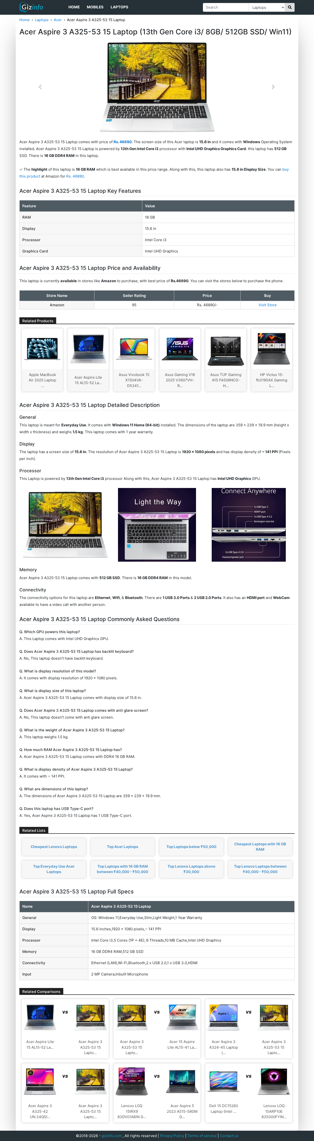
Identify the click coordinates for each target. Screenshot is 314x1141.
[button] (40, 87)
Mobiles (95, 7)
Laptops (119, 7)
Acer (58, 19)
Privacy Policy (172, 1135)
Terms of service (202, 1135)
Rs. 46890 (75, 176)
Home (74, 7)
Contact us (229, 1135)
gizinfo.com (112, 1135)
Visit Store (268, 305)
